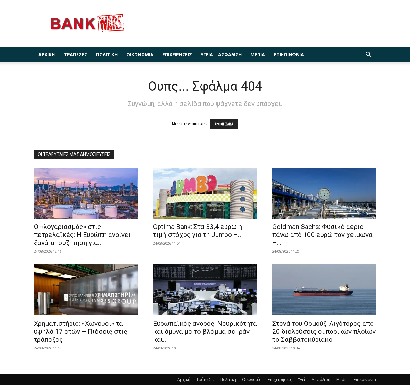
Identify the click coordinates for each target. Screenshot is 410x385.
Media (257, 55)
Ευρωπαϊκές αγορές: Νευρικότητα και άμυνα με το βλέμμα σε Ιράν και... (205, 331)
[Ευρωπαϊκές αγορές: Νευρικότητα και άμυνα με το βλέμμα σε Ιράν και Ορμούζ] (205, 289)
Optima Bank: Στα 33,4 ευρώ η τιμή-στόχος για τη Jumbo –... (198, 231)
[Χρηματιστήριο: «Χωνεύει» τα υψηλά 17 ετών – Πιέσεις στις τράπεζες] (86, 289)
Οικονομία (140, 55)
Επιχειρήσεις (177, 55)
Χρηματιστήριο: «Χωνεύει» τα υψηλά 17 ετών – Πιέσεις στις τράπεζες (80, 331)
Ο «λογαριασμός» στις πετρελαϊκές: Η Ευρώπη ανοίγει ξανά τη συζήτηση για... (82, 235)
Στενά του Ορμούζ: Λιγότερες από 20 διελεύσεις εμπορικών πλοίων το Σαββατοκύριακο (324, 331)
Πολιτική (107, 55)
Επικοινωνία (289, 55)
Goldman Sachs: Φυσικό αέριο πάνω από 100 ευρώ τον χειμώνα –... (322, 235)
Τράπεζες (75, 55)
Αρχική (46, 55)
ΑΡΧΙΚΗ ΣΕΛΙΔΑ (224, 124)
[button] (368, 55)
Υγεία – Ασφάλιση (221, 55)
